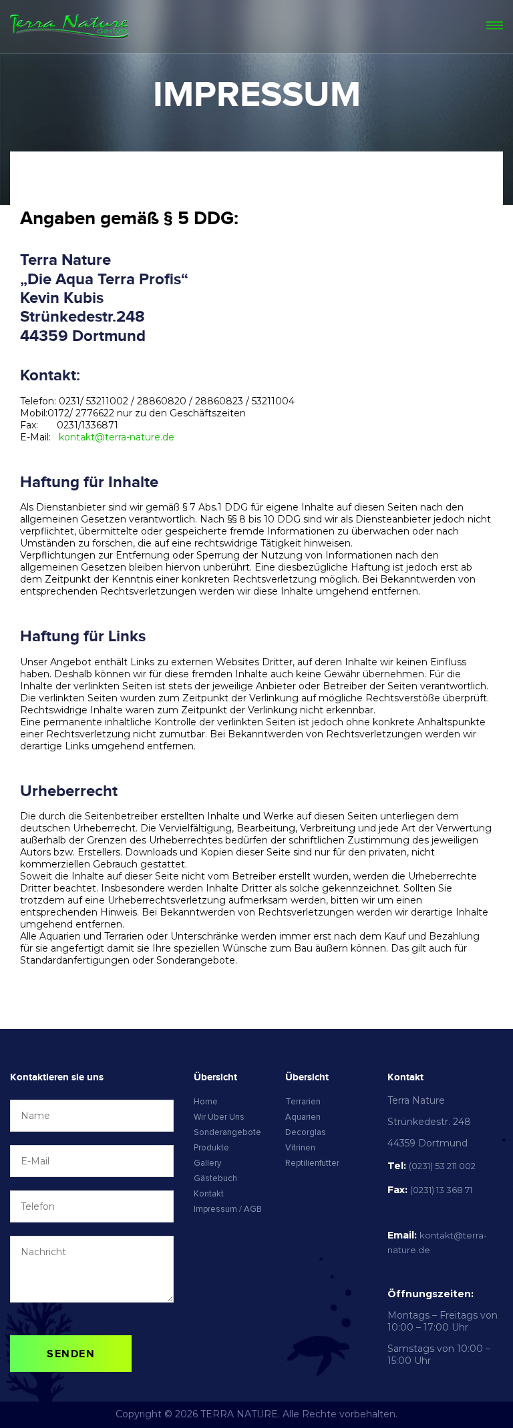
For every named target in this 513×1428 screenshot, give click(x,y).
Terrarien (303, 1101)
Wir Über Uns (219, 1117)
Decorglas (305, 1132)
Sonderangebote (227, 1132)
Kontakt (209, 1193)
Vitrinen (300, 1147)
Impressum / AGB (228, 1209)
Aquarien (303, 1117)
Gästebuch (215, 1178)
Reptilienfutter (312, 1163)
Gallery (207, 1163)
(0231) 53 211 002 (442, 1165)
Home (206, 1101)
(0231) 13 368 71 (441, 1189)
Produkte (211, 1147)
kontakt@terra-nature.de (116, 437)
